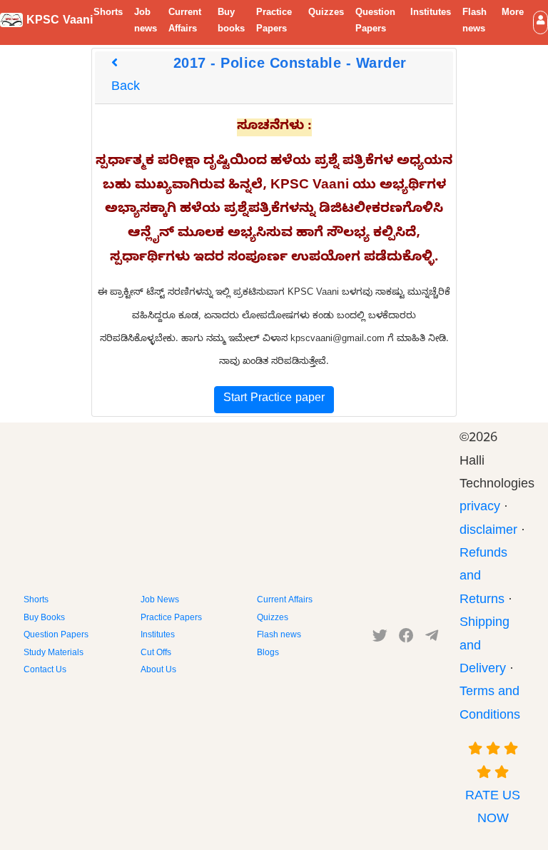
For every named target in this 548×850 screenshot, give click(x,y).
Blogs (268, 653)
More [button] (513, 13)
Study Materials (53, 653)
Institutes (430, 13)
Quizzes (326, 13)
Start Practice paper (274, 400)
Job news (145, 21)
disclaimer (488, 532)
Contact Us (45, 671)
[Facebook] (406, 639)
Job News (160, 601)
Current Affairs (184, 21)
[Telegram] (431, 639)
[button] (540, 22)
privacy (480, 508)
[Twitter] (379, 639)
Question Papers (375, 21)
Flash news (474, 21)
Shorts (108, 13)
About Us (158, 671)
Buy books (231, 21)
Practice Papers (274, 21)
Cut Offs (156, 653)
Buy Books (44, 618)
